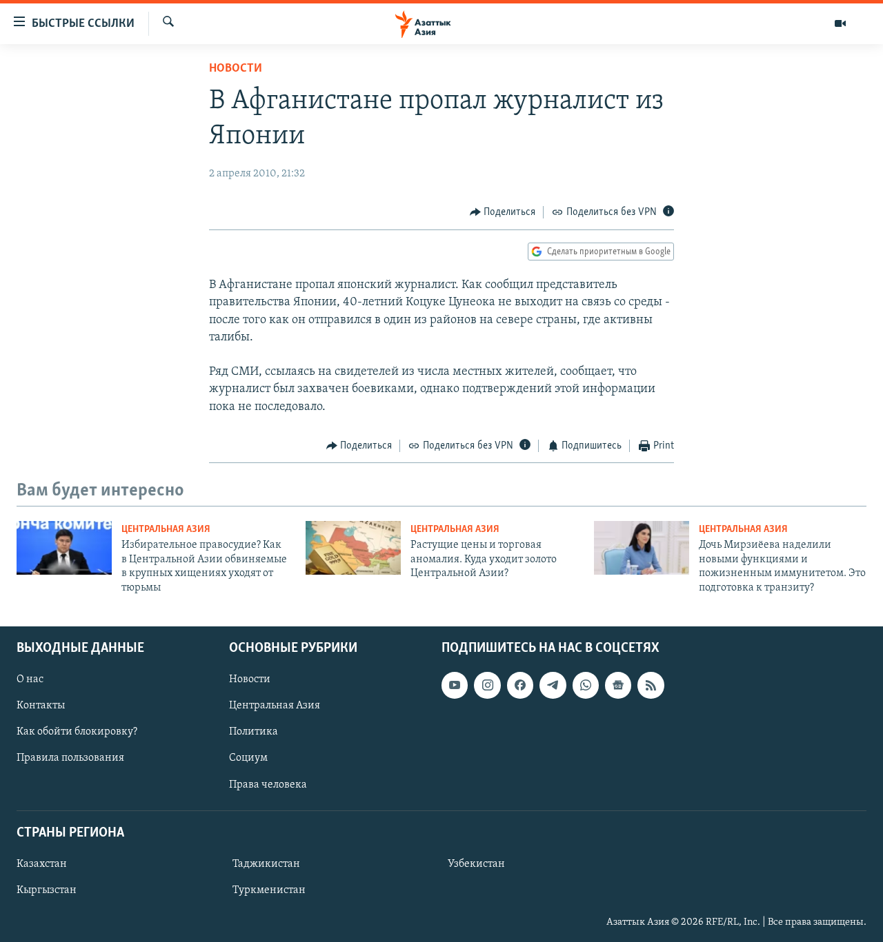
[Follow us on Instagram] (487, 685)
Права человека (268, 784)
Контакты (41, 705)
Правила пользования (70, 758)
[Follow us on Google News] (618, 685)
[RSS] (650, 685)
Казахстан (42, 864)
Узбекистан (476, 864)
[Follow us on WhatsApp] (586, 685)
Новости (235, 69)
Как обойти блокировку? (77, 731)
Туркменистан (269, 890)
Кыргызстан (47, 890)
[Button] (503, 212)
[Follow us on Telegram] (552, 685)
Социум (248, 758)
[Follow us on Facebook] (520, 685)
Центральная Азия (165, 529)
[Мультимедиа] (840, 23)
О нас (30, 679)
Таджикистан (266, 864)
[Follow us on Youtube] (455, 685)
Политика (253, 731)
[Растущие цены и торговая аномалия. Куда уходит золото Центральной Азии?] (353, 548)
